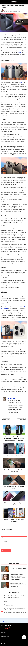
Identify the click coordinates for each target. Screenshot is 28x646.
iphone (19, 52)
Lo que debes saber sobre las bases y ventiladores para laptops (15, 613)
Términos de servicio (5, 640)
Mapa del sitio (3, 643)
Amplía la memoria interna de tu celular (6, 419)
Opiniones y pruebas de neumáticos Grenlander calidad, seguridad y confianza (14, 608)
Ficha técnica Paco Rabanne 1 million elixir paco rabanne (14, 600)
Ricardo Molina (7, 10)
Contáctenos (3, 632)
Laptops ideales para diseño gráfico (21, 419)
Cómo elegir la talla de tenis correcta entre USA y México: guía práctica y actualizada (15, 596)
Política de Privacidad (5, 636)
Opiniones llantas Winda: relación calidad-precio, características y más (15, 604)
